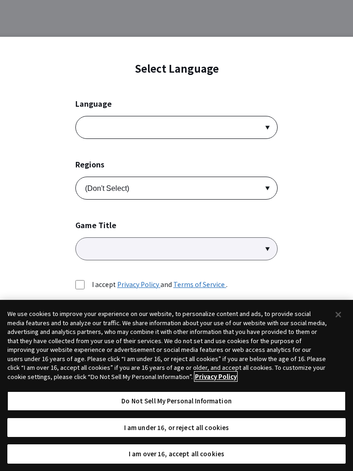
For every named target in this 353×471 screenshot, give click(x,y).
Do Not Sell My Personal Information (176, 400)
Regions (89, 164)
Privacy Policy (138, 284)
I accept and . (160, 284)
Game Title (95, 225)
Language (93, 104)
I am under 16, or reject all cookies (176, 427)
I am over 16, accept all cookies (176, 453)
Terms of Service (199, 284)
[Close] (338, 314)
